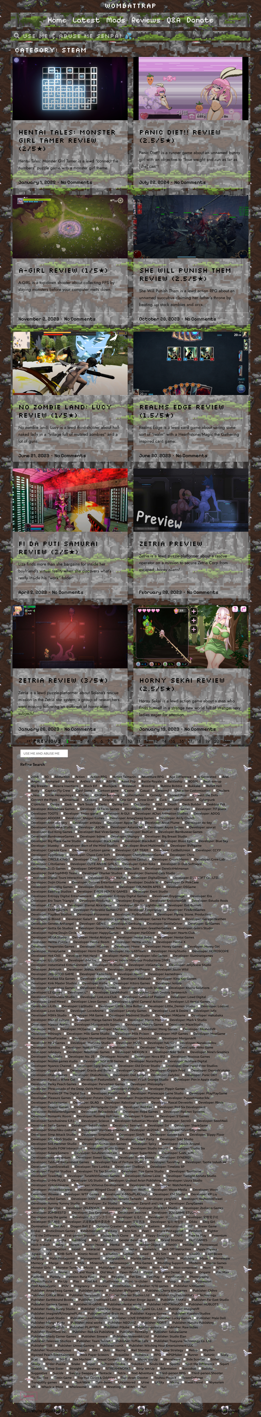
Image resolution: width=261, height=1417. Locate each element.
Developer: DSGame (181, 886)
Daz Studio (141, 804)
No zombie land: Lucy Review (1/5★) (65, 410)
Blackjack (109, 785)
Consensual (70, 799)
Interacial (93, 1249)
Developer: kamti (130, 974)
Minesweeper (119, 1262)
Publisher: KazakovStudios (190, 1313)
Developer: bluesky (44, 845)
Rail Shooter (140, 1350)
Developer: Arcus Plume (161, 822)
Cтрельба (37, 804)
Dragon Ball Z (80, 1226)
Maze (203, 1258)
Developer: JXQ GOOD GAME (52, 974)
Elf (190, 1226)
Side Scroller (195, 1359)
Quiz (106, 1350)
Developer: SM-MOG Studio (51, 1139)
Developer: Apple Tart (122, 822)
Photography (199, 1276)
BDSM (193, 781)
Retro (192, 1350)
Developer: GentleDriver (164, 923)
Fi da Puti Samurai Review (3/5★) (58, 547)
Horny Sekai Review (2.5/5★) (182, 684)
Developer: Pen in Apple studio (196, 1079)
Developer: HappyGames (100, 932)
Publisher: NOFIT (154, 1322)
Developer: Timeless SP (167, 1166)
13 (155, 741)
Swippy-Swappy (81, 1373)
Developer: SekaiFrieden (89, 1125)
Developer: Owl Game (129, 1074)
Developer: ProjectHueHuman (139, 1097)
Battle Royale (151, 781)
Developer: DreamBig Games (51, 886)
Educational (173, 1226)
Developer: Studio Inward (149, 1148)
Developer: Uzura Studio (184, 1180)
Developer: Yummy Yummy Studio (55, 1203)
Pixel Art (90, 1281)
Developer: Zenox (118, 1207)
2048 (34, 776)
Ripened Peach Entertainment (52, 1354)
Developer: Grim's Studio (194, 928)
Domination (39, 1226)
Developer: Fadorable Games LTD (97, 909)
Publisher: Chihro (204, 1290)
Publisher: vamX (111, 1345)
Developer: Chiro (181, 854)
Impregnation (56, 1249)
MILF (68, 1262)
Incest (76, 1249)
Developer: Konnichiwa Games (52, 987)
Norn (207, 1267)
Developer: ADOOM (45, 818)
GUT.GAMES (198, 1240)
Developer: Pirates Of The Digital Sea (57, 1093)
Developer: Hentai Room (91, 941)
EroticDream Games (60, 1230)
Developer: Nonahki (114, 1056)
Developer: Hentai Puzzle (49, 941)
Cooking (90, 799)
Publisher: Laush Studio (47, 1318)
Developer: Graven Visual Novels (102, 928)
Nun (49, 1272)
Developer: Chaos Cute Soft (89, 854)
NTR (219, 1267)
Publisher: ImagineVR (183, 1308)
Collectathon (134, 795)
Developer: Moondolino (139, 1038)
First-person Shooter (79, 1235)
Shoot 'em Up (147, 1359)
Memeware (221, 1258)
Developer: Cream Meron (170, 859)
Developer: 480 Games (173, 808)
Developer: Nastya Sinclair (84, 1047)
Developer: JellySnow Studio (190, 964)
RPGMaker (174, 1354)
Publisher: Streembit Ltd (131, 1336)
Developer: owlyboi (164, 1074)
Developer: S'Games (174, 1116)
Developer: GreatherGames (151, 928)
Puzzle (81, 1350)
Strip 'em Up (145, 1368)
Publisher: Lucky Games (173, 1318)
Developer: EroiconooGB (167, 900)
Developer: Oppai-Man (47, 1070)
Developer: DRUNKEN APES (140, 886)
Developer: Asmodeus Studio (51, 827)
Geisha (108, 1240)
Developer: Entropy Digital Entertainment (61, 896)
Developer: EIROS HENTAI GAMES (101, 891)
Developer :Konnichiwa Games (52, 808)
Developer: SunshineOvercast (95, 1152)
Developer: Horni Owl (87, 951)
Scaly (224, 1354)
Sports (174, 1363)
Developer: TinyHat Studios (50, 1171)
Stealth (36, 1368)
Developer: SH (158, 1125)
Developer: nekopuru (45, 1051)
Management (90, 1258)
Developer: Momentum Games (94, 1038)
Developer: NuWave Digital (187, 1061)
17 (190, 741)
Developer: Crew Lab (209, 859)
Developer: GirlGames (203, 923)
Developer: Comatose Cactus (125, 859)
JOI (49, 1253)
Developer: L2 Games (46, 992)
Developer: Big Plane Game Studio (55, 840)
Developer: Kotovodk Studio (142, 987)
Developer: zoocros (132, 1212)
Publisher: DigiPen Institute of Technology (185, 1295)
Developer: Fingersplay (144, 909)
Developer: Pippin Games (166, 1088)
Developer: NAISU (160, 1042)
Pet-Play (153, 1276)
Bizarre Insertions (65, 785)
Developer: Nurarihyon (145, 1061)
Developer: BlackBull (140, 840)
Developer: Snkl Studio (176, 1139)
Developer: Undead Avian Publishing (134, 1180)
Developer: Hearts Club (177, 932)
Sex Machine (81, 1359)
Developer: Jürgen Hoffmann (128, 969)
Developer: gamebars (113, 918)
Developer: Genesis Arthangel (52, 923)
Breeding (148, 785)
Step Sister (55, 1368)
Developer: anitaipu (86, 822)
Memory (36, 1262)
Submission (168, 1368)
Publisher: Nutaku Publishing (193, 1322)
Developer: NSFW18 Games (103, 1061)
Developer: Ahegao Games (84, 818)
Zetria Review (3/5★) (63, 680)
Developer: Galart (79, 918)
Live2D (194, 1253)
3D (46, 776)
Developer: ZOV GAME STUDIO (174, 1212)
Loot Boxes (213, 1253)
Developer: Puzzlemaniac (48, 1102)
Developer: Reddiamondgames (52, 1111)
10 (130, 741)
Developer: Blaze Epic (177, 840)
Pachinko (37, 1276)
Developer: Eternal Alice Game (89, 905)
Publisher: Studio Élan (170, 1336)
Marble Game (140, 1258)
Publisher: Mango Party (47, 1322)
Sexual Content (107, 1359)
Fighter (212, 1230)
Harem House (94, 1244)
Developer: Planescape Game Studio (157, 1093)
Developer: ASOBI (91, 827)
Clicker (83, 795)
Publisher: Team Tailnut (93, 1340)
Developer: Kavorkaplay (97, 978)
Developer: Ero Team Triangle (52, 900)
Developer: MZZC (129, 1042)
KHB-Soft (64, 1253)
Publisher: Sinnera (94, 1336)
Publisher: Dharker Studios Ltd (127, 1295)
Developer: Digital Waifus (107, 877)
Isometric (150, 1249)
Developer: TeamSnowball (49, 1166)
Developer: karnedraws (165, 974)
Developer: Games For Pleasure (157, 918)
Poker (157, 1281)
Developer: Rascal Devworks (172, 1102)
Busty (34, 790)
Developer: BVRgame (186, 845)
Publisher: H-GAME (87, 1304)
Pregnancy (82, 1285)
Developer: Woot (205, 1189)
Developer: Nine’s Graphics (209, 1051)
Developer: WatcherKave (173, 1185)
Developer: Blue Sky (213, 840)
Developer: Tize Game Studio (142, 1171)
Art (98, 781)
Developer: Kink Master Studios (53, 983)
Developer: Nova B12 (149, 1056)
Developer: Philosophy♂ (148, 1084)
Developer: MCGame (75, 1029)
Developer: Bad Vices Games (98, 831)
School (48, 1359)
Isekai (132, 1249)
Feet (145, 1230)
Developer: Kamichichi (95, 974)
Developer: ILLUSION (46, 960)
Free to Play (197, 1235)
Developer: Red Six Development (181, 1107)
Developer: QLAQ (86, 1102)
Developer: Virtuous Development (99, 1185)
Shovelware (172, 1359)
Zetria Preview (171, 543)
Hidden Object (149, 1244)
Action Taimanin (124, 776)
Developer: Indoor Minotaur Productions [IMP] (136, 960)
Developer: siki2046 (144, 1129)
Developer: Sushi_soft (177, 1152)
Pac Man (222, 1272)
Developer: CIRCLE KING (48, 859)
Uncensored (126, 1382)
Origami (204, 1272)
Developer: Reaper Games (49, 1107)
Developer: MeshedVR (198, 1029)
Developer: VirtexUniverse (49, 1185)
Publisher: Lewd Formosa (88, 1318)
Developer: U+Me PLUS (48, 1180)
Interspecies (114, 1249)
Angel (35, 781)
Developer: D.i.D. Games (48, 868)
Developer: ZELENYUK (83, 1207)
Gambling (78, 1240)
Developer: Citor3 (86, 859)
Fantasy (111, 1230)
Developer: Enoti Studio (150, 891)
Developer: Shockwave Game (102, 1129)
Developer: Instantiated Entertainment (58, 964)
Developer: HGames (94, 946)
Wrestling (113, 1386)
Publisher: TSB (41, 1345)
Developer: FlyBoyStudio (133, 914)
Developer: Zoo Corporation (91, 1212)
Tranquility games (43, 1382)
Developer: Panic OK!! (201, 1074)
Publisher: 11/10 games (152, 1285)
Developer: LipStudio (77, 1006)
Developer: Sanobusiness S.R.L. (53, 1120)
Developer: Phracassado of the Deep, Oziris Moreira (67, 1088)
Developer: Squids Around (180, 1143)
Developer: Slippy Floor (206, 1134)
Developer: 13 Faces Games (99, 808)
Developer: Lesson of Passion (143, 996)
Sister (214, 1359)
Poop (171, 1281)
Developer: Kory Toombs (98, 987)
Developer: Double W (143, 882)
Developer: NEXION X (131, 1051)
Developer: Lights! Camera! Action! (137, 1001)
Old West (107, 1272)
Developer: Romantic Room (50, 1116)
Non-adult (160, 1267)
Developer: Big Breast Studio (165, 836)
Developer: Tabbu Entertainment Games (59, 1162)
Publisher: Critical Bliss (47, 1295)
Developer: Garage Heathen (205, 918)
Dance (54, 804)
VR (32, 1386)
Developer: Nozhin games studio (54, 1061)
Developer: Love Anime (47, 1010)
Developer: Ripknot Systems (184, 1111)
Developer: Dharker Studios (102, 873)
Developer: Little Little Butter (120, 1006)
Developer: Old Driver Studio (139, 1065)
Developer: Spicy (143, 1143)
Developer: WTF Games (81, 1194)
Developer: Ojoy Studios (94, 1065)
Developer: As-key (198, 822)
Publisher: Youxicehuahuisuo (50, 1350)
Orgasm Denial (169, 1272)
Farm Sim (129, 1230)
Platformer (110, 1281)
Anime (69, 781)
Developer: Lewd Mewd (48, 1001)
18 (199, 741)
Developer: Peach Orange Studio (145, 1079)
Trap (65, 1382)
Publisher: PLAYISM (84, 1327)
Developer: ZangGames (186, 1203)
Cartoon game (108, 790)
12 (147, 741)
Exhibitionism (90, 1230)
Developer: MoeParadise (48, 1038)
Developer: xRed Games (48, 1198)
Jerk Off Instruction (176, 1249)
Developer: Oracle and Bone (90, 1070)
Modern (195, 1262)
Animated (52, 781)
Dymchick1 (135, 1226)
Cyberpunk (207, 799)
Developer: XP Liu (203, 1194)
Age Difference (180, 776)
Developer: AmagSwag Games (131, 818)
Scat (34, 1359)
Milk (80, 1262)
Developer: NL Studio (46, 1056)
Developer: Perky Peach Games (53, 1084)
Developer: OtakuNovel (90, 1074)
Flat (137, 1235)
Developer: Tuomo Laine (142, 1175)
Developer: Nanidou (45, 1047)
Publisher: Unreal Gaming (75, 1345)
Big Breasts (38, 785)
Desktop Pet (215, 804)
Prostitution (121, 1285)
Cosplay (108, 799)
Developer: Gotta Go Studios (51, 928)
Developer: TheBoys (130, 1166)
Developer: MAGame (170, 1015)
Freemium (219, 1235)
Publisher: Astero (90, 1290)
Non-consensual (185, 1267)
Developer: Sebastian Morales (136, 1120)
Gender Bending (130, 1240)
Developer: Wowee (44, 1194)
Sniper (90, 1363)
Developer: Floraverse (93, 914)
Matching (187, 1258)
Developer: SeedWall (212, 1120)
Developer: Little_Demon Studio (171, 1006)
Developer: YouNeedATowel (202, 1198)
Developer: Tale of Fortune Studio (119, 1162)
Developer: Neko (121, 1047)
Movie (88, 1267)
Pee (102, 1276)
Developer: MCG (42, 1029)
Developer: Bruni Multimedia (144, 845)
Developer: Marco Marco (145, 1019)
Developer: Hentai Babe (134, 937)
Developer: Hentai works (132, 941)
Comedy (155, 795)
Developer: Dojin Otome (48, 882)
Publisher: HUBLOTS (203, 1304)
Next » (229, 741)
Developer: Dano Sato (123, 868)
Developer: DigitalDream (149, 877)
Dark (68, 804)
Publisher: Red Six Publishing (93, 1331)
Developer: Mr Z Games (47, 1042)
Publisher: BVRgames (124, 1290)
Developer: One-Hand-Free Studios (191, 1065)
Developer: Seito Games (48, 1125)
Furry (34, 1240)
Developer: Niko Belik (168, 1051)
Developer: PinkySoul (127, 1088)
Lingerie (177, 1253)
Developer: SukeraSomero (49, 1152)
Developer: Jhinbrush (45, 969)
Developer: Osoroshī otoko (210, 1070)
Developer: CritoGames (47, 863)
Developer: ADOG (206, 813)
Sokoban (137, 1363)
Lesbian (129, 1253)
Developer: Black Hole (102, 840)
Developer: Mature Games (144, 1024)
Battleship (174, 781)
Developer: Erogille (130, 900)
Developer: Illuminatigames (193, 955)
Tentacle (105, 1373)
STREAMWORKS (118, 1368)
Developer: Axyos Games (165, 827)
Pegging (117, 1276)
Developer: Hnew (126, 946)
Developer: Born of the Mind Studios (91, 845)
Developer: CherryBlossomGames (139, 854)
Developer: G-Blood (45, 918)
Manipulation (115, 1258)
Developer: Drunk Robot (96, 886)
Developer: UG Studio (87, 1180)
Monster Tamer (67, 1267)
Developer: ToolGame (185, 1171)
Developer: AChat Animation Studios (161, 813)
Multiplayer (107, 1267)
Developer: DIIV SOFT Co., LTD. (196, 877)
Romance (141, 1354)
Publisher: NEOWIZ (121, 1322)
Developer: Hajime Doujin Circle (53, 932)
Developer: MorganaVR (179, 1038)
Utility (159, 1382)
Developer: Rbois (210, 1102)
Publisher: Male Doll (211, 1318)
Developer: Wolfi (133, 1189)
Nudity (35, 1272)
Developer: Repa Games (140, 1111)
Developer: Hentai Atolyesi (91, 937)
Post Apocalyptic (43, 1285)
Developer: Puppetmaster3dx (187, 1097)
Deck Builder (191, 804)
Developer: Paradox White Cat (52, 1079)
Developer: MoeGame (209, 1033)
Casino (129, 790)
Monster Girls (40, 1267)
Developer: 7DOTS (44, 813)
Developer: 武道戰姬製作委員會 (87, 1221)
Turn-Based (104, 1382)
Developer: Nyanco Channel (50, 1065)
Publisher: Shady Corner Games (53, 1336)
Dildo (193, 1221)
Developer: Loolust (214, 1006)
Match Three (165, 1258)
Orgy (189, 1272)
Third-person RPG (172, 1373)
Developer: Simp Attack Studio (53, 1134)
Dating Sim (120, 804)
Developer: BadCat (138, 831)
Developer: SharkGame (191, 1125)
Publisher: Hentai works (124, 1304)
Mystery (127, 1267)
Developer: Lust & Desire (170, 1010)
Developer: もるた (129, 1217)
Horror (35, 1249)
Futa (47, 1240)
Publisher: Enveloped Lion (97, 1299)
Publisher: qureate (148, 1327)
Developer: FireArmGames (186, 909)
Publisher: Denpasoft (84, 1295)
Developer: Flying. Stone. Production (184, 914)
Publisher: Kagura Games (148, 1313)
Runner (192, 1354)
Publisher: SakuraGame (170, 1331)
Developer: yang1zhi (161, 1198)
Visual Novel (193, 1382)
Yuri (143, 1386)
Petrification (174, 1276)
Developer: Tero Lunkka (91, 1166)
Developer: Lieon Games (89, 1001)
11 (138, 741)
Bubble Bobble (171, 785)
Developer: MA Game (87, 1015)
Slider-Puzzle (55, 1363)
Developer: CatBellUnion (171, 850)
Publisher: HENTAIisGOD (165, 1304)
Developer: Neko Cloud (156, 1047)
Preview (101, 1285)
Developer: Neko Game (196, 1047)
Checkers (222, 790)
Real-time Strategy (169, 1350)
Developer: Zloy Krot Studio (157, 1207)
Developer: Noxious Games (190, 1056)
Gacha (61, 1240)
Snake (75, 1363)
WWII (130, 1386)
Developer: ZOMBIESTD (48, 1212)
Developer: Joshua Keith (84, 969)
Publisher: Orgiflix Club (47, 1327)
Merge (53, 1262)
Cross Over (145, 799)
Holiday (188, 1244)
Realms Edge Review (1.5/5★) (181, 410)
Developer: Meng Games (159, 1029)
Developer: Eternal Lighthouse (139, 905)
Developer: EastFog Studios (50, 891)
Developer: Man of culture (49, 1019)
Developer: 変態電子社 (202, 1217)
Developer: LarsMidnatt (110, 992)
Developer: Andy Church (176, 818)
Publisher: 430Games (189, 1285)
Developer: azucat (202, 827)
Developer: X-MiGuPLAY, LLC (125, 1194)
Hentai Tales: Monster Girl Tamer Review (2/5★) (67, 140)
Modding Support (170, 1262)
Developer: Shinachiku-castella (53, 1129)
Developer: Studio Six (189, 1148)
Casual (144, 790)
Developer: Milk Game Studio (87, 1033)
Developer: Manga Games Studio (98, 1019)
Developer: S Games (139, 1116)
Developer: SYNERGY (175, 1157)
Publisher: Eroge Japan (138, 1299)
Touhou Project (164, 1377)
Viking (174, 1382)
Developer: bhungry (124, 836)
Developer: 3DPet (137, 808)
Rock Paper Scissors (94, 1354)
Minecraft (96, 1262)
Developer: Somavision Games (104, 1143)
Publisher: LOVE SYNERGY (131, 1318)
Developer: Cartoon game (91, 850)
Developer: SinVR (131, 1134)
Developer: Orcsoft (130, 1070)
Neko (143, 1267)
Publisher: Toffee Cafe (131, 1340)
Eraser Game (207, 1226)
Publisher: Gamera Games (49, 1304)
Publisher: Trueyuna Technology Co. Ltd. (183, 1340)
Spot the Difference (199, 1363)
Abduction (62, 776)
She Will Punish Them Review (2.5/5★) (185, 274)
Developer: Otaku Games (48, 1074)
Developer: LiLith (43, 1006)
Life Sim (160, 1253)
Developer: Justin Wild (171, 969)
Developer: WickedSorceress (51, 1189)
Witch (96, 1386)
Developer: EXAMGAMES (49, 909)
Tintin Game (62, 1377)
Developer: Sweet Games (94, 1157)
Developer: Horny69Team (127, 951)
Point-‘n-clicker (136, 1281)
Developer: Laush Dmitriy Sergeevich (160, 992)
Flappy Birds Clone (114, 1235)
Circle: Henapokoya (59, 795)
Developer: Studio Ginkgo (106, 1148)
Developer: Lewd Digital (188, 996)
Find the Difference (44, 1235)
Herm (129, 1244)
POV (64, 1285)
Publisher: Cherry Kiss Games (166, 1290)
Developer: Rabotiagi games (125, 1102)
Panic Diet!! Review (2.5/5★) (180, 135)
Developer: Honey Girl (203, 946)
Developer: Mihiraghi (45, 1033)
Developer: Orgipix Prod (167, 1070)
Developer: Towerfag (46, 1175)
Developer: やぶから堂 (164, 1217)
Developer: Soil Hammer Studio (53, 1143)
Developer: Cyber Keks (138, 863)
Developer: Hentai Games (175, 937)
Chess (34, 795)
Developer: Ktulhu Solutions (188, 987)
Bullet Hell (214, 785)
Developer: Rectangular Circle (96, 1107)
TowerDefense (192, 1377)
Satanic (209, 1354)
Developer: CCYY (208, 850)
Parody (55, 1276)
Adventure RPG (152, 776)
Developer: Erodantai (94, 900)
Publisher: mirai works (86, 1322)
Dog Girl (208, 1221)
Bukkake (193, 785)
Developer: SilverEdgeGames (185, 1129)
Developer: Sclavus (95, 1120)
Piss (76, 1281)
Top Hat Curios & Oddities (96, 1377)
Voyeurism (216, 1382)
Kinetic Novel (87, 1253)
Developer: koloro (168, 983)
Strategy (93, 1368)
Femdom (195, 1230)
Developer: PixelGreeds (108, 1093)
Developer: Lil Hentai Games (189, 1001)
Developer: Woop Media (169, 1189)
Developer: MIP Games (171, 1033)
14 (164, 741)
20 (216, 741)
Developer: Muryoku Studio (90, 1042)
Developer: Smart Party (136, 1139)
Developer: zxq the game (48, 1217)
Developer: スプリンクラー (91, 1217)
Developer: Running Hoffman (97, 1116)
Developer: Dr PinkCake (181, 882)
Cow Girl (125, 799)
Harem (74, 1244)
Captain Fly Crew (57, 790)
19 (207, 741)
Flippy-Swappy (157, 1235)
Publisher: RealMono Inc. (48, 1331)
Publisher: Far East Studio (210, 1299)
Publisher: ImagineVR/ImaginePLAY (56, 1313)
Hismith (171, 1244)
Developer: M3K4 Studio (48, 1015)
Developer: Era (201, 896)
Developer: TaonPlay (164, 1162)
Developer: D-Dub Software (181, 863)
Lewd (144, 1253)
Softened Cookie (112, 1363)
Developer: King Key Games (176, 978)
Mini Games (143, 1262)
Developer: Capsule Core (48, 850)
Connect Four (177, 795)
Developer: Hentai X (171, 941)
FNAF (178, 1235)
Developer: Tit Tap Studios (96, 1171)
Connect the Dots (205, 795)
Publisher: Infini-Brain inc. (106, 1313)
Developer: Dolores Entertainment (96, 882)
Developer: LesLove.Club (98, 996)
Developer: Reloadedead (99, 1111)
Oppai (148, 1272)
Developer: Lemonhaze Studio (52, 996)
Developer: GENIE (92, 923)
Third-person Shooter (207, 1373)
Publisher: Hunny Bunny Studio (52, 1308)
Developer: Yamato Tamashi (121, 1198)
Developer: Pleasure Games (50, 1097)
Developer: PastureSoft (97, 1079)
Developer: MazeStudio (185, 1024)
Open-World (128, 1272)
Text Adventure (142, 1373)
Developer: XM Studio (168, 1194)
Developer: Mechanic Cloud (116, 1029)
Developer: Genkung (126, 923)
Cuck (163, 799)
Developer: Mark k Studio (188, 1019)
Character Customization (192, 790)
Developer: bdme (92, 836)
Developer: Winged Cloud (96, 1189)
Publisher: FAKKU (173, 1299)
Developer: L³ (77, 992)
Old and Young (83, 1272)
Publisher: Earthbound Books (51, 1299)
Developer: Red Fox (137, 1107)
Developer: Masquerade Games (97, 1024)
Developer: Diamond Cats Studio (151, 873)
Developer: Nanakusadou (197, 1042)
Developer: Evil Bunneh (184, 905)
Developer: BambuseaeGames (52, 836)
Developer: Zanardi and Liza (142, 1203)
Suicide (57, 1373)
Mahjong (37, 1258)
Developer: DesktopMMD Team (53, 873)
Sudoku (207, 1368)
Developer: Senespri (127, 1125)
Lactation (110, 1253)
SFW (128, 1359)
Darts (102, 804)
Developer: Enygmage (168, 896)
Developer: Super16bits (139, 1152)
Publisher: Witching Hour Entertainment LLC (161, 1345)
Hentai (114, 1244)
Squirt (224, 1363)
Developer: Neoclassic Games (87, 1051)
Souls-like (156, 1363)
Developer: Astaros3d (126, 827)
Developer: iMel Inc (82, 960)
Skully (35, 1363)
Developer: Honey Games (163, 946)
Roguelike (121, 1354)
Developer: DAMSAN (86, 868)
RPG (157, 1354)
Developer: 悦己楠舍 (45, 1221)
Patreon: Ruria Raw (80, 1276)
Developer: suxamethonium (50, 1157)
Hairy (59, 1244)
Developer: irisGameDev (146, 964)
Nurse (62, 1272)
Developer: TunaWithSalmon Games (93, 1175)
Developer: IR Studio (107, 964)
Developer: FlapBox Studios (50, 914)
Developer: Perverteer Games (103, 1084)
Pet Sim (135, 1276)
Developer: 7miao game (80, 813)
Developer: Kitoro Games (131, 983)
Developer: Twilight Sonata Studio (191, 1175)
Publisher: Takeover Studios (50, 1340)
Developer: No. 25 (81, 1056)
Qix (94, 1350)
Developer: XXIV (83, 1198)
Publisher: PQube (116, 1327)
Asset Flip (128, 781)
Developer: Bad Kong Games (51, 831)
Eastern (153, 1226)
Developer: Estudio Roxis (209, 900)
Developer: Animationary (48, 822)
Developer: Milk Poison (132, 1033)
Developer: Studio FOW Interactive (56, 1148)
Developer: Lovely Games (128, 1010)
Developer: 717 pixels (210, 808)
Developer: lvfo (204, 1010)
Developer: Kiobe (95, 983)
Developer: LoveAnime (87, 1010)
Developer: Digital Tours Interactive (56, 877)
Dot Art (59, 1226)
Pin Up (62, 1281)
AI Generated (206, 776)
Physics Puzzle (41, 1281)
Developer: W (139, 1185)
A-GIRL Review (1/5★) (63, 270)
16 (181, 741)
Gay (94, 1240)
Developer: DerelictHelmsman (166, 868)
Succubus (189, 1368)
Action (80, 776)
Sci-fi (63, 1359)
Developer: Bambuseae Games (180, 831)
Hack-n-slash (40, 1244)
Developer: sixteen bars (167, 1134)
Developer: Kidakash (135, 978)
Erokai (35, 1230)
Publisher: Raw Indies (182, 1327)
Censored (162, 790)
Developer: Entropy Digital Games (122, 896)
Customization (183, 799)
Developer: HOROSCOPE (210, 951)
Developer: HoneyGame (48, 951)
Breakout (129, 785)
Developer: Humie (115, 955)
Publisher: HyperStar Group (100, 1308)
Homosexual (208, 1244)
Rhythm (209, 1350)
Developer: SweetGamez (136, 1157)
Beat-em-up (212, 781)
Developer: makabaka (207, 1015)
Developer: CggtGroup (47, 854)
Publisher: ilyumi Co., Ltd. (144, 1308)
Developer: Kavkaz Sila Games (52, 978)
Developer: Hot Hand (81, 955)
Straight (75, 1368)
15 (173, 741)
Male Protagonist (62, 1258)
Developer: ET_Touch (46, 905)
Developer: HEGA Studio (48, 937)
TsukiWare (82, 1382)
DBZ (158, 804)
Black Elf (90, 785)
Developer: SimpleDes (97, 1134)
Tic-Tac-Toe (39, 1377)
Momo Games (216, 1262)
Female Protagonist (168, 1230)
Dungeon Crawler (109, 1226)
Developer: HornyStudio (168, 951)
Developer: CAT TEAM (131, 850)
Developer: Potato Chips (94, 1097)
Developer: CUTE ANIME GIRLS (93, 863)
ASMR (111, 781)
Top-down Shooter (134, 1377)
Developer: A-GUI (116, 813)
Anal (225, 776)
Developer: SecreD (177, 1120)
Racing (120, 1350)
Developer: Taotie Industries (205, 1162)
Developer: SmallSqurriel (95, 1139)
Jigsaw (35, 1253)
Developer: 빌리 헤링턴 (166, 1221)
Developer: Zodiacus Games (203, 1207)
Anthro (84, 781)
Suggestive (38, 1373)
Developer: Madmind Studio (129, 1015)
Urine (145, 1382)
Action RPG (98, 776)
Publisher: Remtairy (133, 1331)
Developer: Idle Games (150, 955)
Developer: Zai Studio (101, 1203)
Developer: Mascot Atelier (49, 1024)
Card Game (83, 790)
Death (172, 804)
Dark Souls (85, 804)
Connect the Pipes (43, 799)
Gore (151, 1240)
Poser (185, 1281)
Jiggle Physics (206, 1249)
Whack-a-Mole (52, 1386)
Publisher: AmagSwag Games (51, 1290)
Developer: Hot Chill (45, 955)
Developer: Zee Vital (45, 1207)
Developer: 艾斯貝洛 (130, 1221)
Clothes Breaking (106, 795)
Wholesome (77, 1386)
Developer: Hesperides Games (52, 946)
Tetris (121, 1373)
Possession (203, 1281)
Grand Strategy (171, 1240)
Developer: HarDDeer (139, 932)
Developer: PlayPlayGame (208, 1093)
